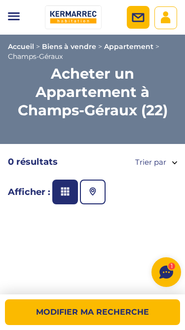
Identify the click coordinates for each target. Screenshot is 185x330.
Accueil (21, 46)
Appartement (128, 46)
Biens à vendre (69, 46)
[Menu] (14, 17)
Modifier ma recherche (92, 312)
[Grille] (65, 192)
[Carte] (93, 192)
